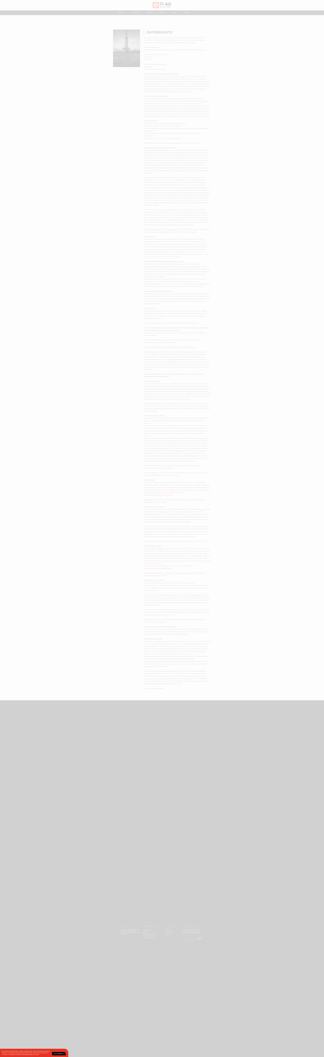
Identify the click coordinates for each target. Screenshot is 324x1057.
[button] (59, 1053)
